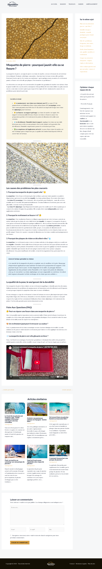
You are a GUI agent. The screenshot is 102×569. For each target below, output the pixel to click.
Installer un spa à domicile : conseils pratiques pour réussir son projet (87, 33)
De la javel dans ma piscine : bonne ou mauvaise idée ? (59, 418)
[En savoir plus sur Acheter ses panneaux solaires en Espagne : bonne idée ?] (37, 409)
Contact (72, 563)
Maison (63, 4)
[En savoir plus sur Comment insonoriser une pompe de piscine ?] (59, 450)
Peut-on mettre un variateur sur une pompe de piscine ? (14, 461)
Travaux (72, 4)
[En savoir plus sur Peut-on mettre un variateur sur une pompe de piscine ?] (15, 451)
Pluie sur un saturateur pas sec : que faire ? (87, 25)
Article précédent (8, 390)
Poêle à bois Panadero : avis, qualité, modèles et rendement (87, 52)
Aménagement (91, 4)
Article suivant (67, 390)
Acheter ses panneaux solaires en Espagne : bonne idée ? (37, 419)
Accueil (54, 4)
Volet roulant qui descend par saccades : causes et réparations (88, 69)
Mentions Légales (81, 563)
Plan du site (91, 563)
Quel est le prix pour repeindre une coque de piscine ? (35, 461)
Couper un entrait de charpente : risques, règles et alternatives (86, 60)
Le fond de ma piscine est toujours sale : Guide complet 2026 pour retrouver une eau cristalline (14, 419)
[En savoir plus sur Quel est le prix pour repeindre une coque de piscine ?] (37, 451)
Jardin (80, 4)
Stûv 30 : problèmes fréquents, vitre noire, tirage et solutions (86, 43)
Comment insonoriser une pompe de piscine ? (58, 459)
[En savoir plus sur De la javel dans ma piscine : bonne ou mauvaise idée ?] (59, 408)
